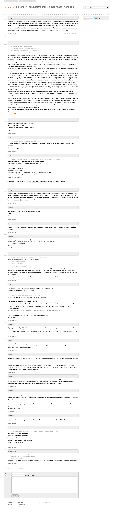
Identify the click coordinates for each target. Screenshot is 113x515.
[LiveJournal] (99, 18)
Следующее (74, 33)
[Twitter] (96, 18)
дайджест (22, 1)
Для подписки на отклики (30, 475)
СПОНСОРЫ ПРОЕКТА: (44, 502)
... (6, 7)
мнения (15, 1)
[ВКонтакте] (94, 18)
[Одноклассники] (98, 18)
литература (32, 1)
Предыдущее (67, 33)
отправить (15, 495)
